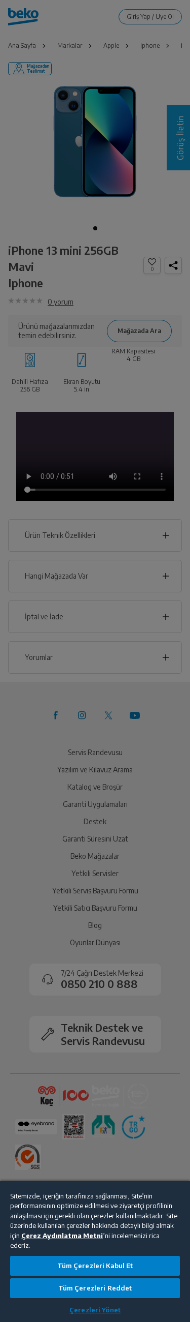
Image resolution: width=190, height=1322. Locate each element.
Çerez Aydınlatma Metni (62, 1235)
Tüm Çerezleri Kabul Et (95, 1265)
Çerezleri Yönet (95, 1310)
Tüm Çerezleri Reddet (95, 1288)
